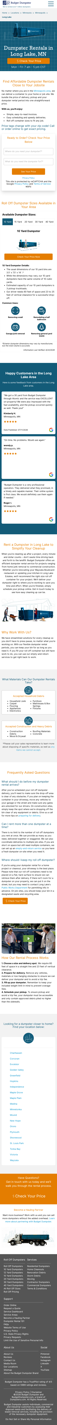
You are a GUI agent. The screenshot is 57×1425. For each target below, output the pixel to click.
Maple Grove (16, 1092)
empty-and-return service (28, 848)
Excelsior (14, 1064)
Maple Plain (15, 1098)
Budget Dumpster (30, 1394)
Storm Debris (33, 1275)
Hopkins (14, 1081)
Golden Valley (17, 1069)
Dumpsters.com (18, 1399)
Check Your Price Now (28, 256)
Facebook (46, 1357)
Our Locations (11, 1366)
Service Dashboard (13, 1311)
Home (4, 13)
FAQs (6, 1324)
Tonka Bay (15, 1149)
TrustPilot (34, 1381)
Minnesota (27, 13)
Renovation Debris (36, 1272)
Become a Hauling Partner (17, 1318)
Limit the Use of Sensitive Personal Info (23, 1340)
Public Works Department (14, 887)
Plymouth (14, 1132)
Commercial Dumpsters (39, 1285)
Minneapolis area (42, 90)
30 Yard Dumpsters (13, 1282)
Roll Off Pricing (11, 1291)
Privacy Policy (28, 178)
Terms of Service (42, 183)
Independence (17, 1086)
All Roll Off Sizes (12, 1288)
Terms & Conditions (37, 1288)
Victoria (14, 1154)
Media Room (10, 1363)
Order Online (10, 1305)
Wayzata (14, 1160)
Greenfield (15, 1075)
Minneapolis (40, 13)
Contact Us (9, 1360)
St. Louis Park (17, 1143)
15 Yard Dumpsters (13, 1275)
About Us (8, 1354)
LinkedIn (45, 1363)
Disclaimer (36, 1392)
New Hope (15, 1120)
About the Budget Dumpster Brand (21, 1373)
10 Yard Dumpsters (13, 1269)
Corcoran (14, 1058)
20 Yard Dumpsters (13, 1279)
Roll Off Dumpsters (13, 1266)
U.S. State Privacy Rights (16, 1334)
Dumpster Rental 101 (14, 1321)
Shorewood (15, 1137)
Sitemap (8, 1370)
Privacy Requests (12, 1337)
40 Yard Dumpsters (13, 1285)
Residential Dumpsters (38, 1266)
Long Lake (6, 17)
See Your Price (28, 171)
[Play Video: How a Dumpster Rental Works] (28, 938)
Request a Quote (12, 1308)
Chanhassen (16, 1053)
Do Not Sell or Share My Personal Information (28, 1419)
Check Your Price (30, 61)
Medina (13, 1103)
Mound (13, 1115)
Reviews (8, 1357)
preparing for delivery (29, 815)
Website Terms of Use (15, 1327)
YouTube (45, 1370)
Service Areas (10, 1314)
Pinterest (45, 1354)
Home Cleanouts (35, 1269)
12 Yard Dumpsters (13, 1272)
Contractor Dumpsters (38, 1282)
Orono (13, 1126)
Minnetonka (16, 1109)
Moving (31, 1279)
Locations (15, 13)
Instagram (46, 1360)
